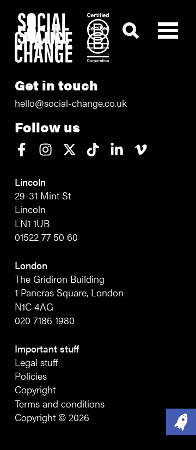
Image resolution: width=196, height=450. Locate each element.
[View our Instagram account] (45, 150)
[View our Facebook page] (21, 150)
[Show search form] (131, 31)
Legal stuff (36, 362)
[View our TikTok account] (93, 150)
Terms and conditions (60, 403)
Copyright (35, 389)
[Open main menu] (168, 28)
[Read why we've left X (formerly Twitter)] (69, 150)
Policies (31, 375)
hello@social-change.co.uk (71, 103)
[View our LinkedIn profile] (117, 150)
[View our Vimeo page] (141, 150)
